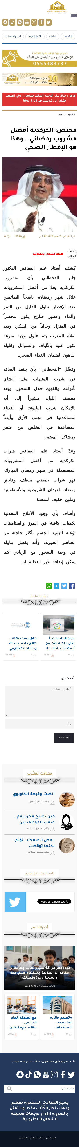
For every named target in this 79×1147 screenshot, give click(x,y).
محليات (52, 36)
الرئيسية (68, 36)
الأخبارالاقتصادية (13, 36)
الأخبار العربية (35, 36)
